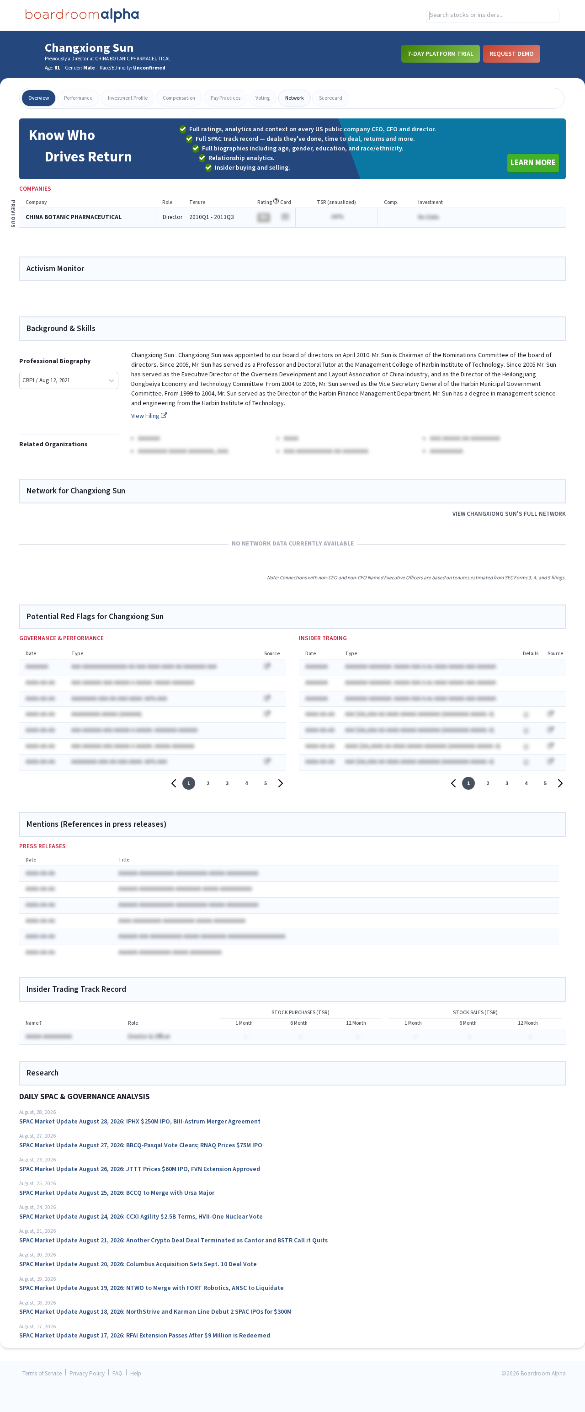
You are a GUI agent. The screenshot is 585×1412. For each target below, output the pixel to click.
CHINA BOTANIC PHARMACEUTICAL (74, 217)
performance (78, 98)
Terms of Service (42, 1374)
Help (135, 1374)
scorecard (330, 98)
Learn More (533, 162)
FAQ (117, 1374)
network (294, 98)
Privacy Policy (87, 1374)
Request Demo (511, 53)
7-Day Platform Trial (440, 53)
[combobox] (492, 15)
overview (38, 98)
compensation (179, 98)
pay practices (225, 98)
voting (262, 98)
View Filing (146, 416)
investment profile (128, 98)
